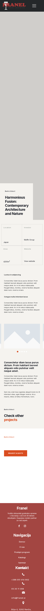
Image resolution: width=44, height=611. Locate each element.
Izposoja (22, 562)
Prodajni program (22, 552)
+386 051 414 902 (20, 580)
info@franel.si (18, 598)
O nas (22, 547)
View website (29, 261)
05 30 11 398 (17, 589)
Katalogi (22, 557)
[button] (17, 351)
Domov (22, 542)
